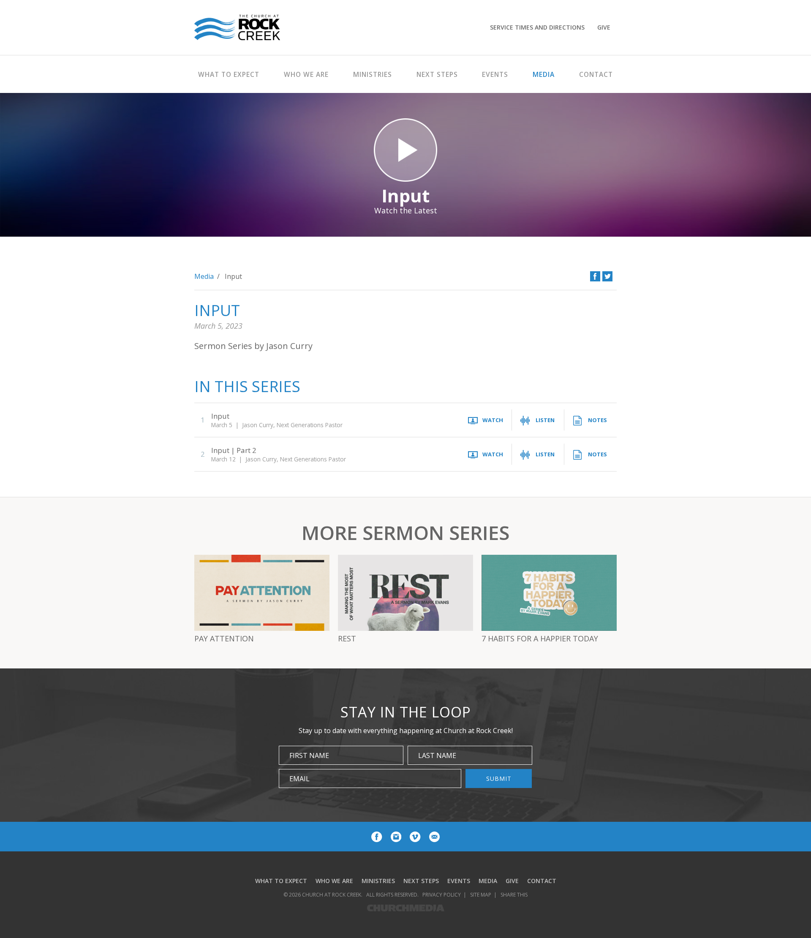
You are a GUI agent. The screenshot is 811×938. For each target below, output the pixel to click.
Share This (514, 894)
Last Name (437, 755)
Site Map (480, 894)
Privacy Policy (441, 894)
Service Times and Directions (537, 27)
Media (204, 276)
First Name (309, 755)
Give (603, 27)
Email (299, 778)
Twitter (607, 276)
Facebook (595, 276)
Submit (499, 778)
